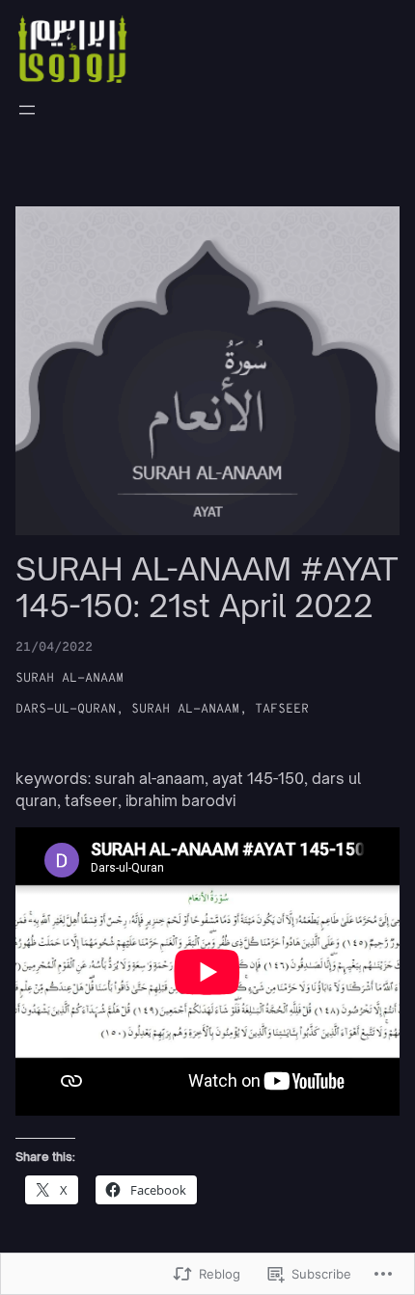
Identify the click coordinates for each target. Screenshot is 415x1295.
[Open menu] (27, 109)
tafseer (282, 709)
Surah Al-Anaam (69, 678)
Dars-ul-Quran (65, 709)
